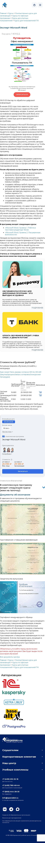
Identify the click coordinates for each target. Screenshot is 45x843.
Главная (3, 13)
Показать (43, 487)
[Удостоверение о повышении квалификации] (22, 535)
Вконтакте (4, 809)
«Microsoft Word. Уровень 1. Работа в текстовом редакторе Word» (20, 229)
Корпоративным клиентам (19, 756)
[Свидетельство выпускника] (22, 574)
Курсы (10, 13)
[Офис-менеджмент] (21, 60)
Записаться (23, 471)
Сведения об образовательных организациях (16, 815)
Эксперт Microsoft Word (13, 439)
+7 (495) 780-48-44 (11, 785)
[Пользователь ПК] (21, 81)
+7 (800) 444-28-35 (10, 791)
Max (17, 809)
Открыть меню (40, 5)
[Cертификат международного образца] (22, 613)
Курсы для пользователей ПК (26, 21)
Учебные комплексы (15, 769)
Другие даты (6, 432)
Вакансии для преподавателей (11, 818)
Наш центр (9, 763)
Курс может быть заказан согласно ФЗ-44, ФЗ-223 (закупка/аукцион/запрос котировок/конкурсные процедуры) (20, 374)
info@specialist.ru (10, 798)
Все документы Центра (10, 657)
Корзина (34, 5)
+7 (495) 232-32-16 (10, 779)
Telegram (11, 809)
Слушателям (10, 750)
